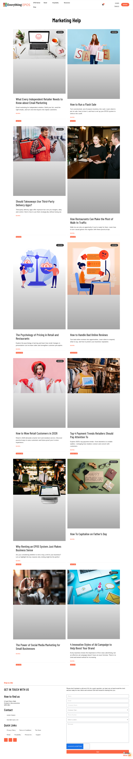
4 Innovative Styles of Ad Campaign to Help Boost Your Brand (91, 646)
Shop (34, 7)
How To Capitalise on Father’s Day (88, 534)
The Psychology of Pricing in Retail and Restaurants (37, 336)
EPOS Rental (36, 3)
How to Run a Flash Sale (83, 104)
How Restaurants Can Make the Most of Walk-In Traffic (91, 220)
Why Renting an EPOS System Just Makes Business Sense (38, 548)
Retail (45, 3)
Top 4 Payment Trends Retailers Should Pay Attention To (91, 435)
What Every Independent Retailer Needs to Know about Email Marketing (39, 101)
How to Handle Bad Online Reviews (89, 335)
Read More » (18, 113)
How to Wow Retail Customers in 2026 (36, 433)
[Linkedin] (15, 740)
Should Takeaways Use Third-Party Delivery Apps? (35, 203)
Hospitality (55, 3)
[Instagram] (10, 740)
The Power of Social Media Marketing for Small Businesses (38, 646)
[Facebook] (6, 740)
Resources (67, 3)
